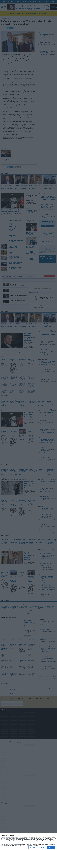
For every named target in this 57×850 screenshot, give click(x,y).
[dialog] (28, 841)
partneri (5, 837)
